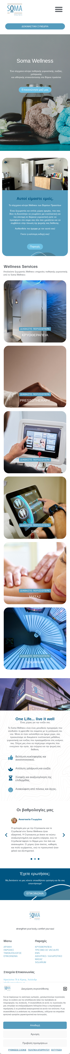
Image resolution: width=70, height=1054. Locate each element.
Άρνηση (35, 1034)
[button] (65, 988)
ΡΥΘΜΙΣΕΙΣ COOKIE (17, 1050)
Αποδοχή (35, 1025)
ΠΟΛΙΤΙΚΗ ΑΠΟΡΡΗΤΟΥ (39, 1050)
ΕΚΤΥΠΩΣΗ (56, 1050)
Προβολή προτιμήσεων (35, 1043)
